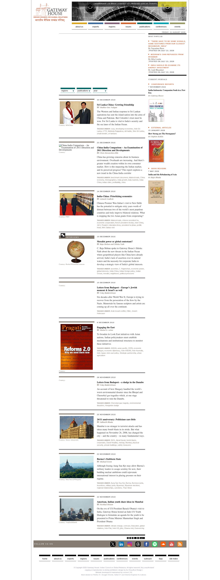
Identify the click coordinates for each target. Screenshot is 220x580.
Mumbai (128, 443)
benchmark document (119, 177)
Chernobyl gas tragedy (120, 403)
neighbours (114, 273)
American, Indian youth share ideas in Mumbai (120, 501)
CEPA (130, 348)
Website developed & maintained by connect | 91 (114, 572)
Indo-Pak (108, 528)
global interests (103, 271)
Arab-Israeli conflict (118, 311)
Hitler (129, 311)
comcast (127, 526)
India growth (122, 180)
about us (58, 559)
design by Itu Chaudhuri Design (130, 570)
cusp (113, 129)
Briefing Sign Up (139, 4)
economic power (137, 269)
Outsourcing (139, 528)
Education (135, 526)
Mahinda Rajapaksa (115, 131)
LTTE (105, 131)
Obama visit (129, 528)
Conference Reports (162, 84)
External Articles (161, 128)
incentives (101, 485)
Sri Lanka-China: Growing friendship (115, 104)
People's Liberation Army (111, 225)
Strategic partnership (128, 353)
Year (95, 91)
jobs (121, 528)
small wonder (102, 134)
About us (79, 27)
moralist (106, 273)
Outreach (148, 559)
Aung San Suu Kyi (118, 483)
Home (44, 559)
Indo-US (116, 528)
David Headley (112, 443)
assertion (114, 269)
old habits (128, 131)
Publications (144, 27)
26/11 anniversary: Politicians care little (116, 419)
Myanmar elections (132, 485)
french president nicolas (124, 223)
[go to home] (50, 20)
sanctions (118, 488)
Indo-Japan (101, 353)
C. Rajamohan (124, 269)
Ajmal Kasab (121, 440)
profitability (116, 182)
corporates (101, 443)
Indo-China (139, 223)
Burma (128, 483)
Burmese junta (137, 483)
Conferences (161, 27)
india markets (133, 180)
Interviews (72, 237)
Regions (112, 27)
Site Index (173, 559)
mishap (121, 443)
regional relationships (105, 488)
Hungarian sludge (112, 405)
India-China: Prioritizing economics (114, 196)
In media (112, 4)
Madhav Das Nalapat (108, 107)
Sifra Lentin (156, 59)
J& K (99, 225)
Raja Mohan (105, 244)
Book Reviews (158, 168)
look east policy (113, 353)
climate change (117, 526)
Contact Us (124, 4)
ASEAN (114, 348)
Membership (100, 4)
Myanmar (120, 485)
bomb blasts (131, 440)
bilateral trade (134, 177)
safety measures (124, 445)
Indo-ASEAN (126, 351)
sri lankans (112, 134)
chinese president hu (130, 220)
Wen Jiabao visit (108, 227)
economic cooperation (105, 223)
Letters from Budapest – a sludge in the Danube (120, 382)
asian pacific (122, 348)
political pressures (127, 273)
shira (123, 182)
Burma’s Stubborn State (109, 459)
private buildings (110, 445)
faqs (161, 559)
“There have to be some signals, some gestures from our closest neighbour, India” (167, 43)
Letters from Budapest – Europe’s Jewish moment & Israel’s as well (117, 289)
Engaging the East (106, 327)
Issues (128, 27)
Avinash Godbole (107, 199)
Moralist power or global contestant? (115, 241)
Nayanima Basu (157, 48)
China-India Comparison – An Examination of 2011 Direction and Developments (120, 149)
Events (177, 27)
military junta (110, 485)
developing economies (124, 129)
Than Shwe (127, 488)
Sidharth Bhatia (106, 422)
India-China (114, 271)
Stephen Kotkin (157, 136)
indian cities (106, 182)
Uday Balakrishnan (108, 293)
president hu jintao (129, 225)
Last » (142, 538)
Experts (95, 27)
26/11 (113, 440)
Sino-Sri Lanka (138, 131)
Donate (153, 4)
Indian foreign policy (127, 271)
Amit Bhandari (157, 70)
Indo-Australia (137, 351)
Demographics (111, 180)
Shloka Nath (119, 244)
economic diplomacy (112, 351)
